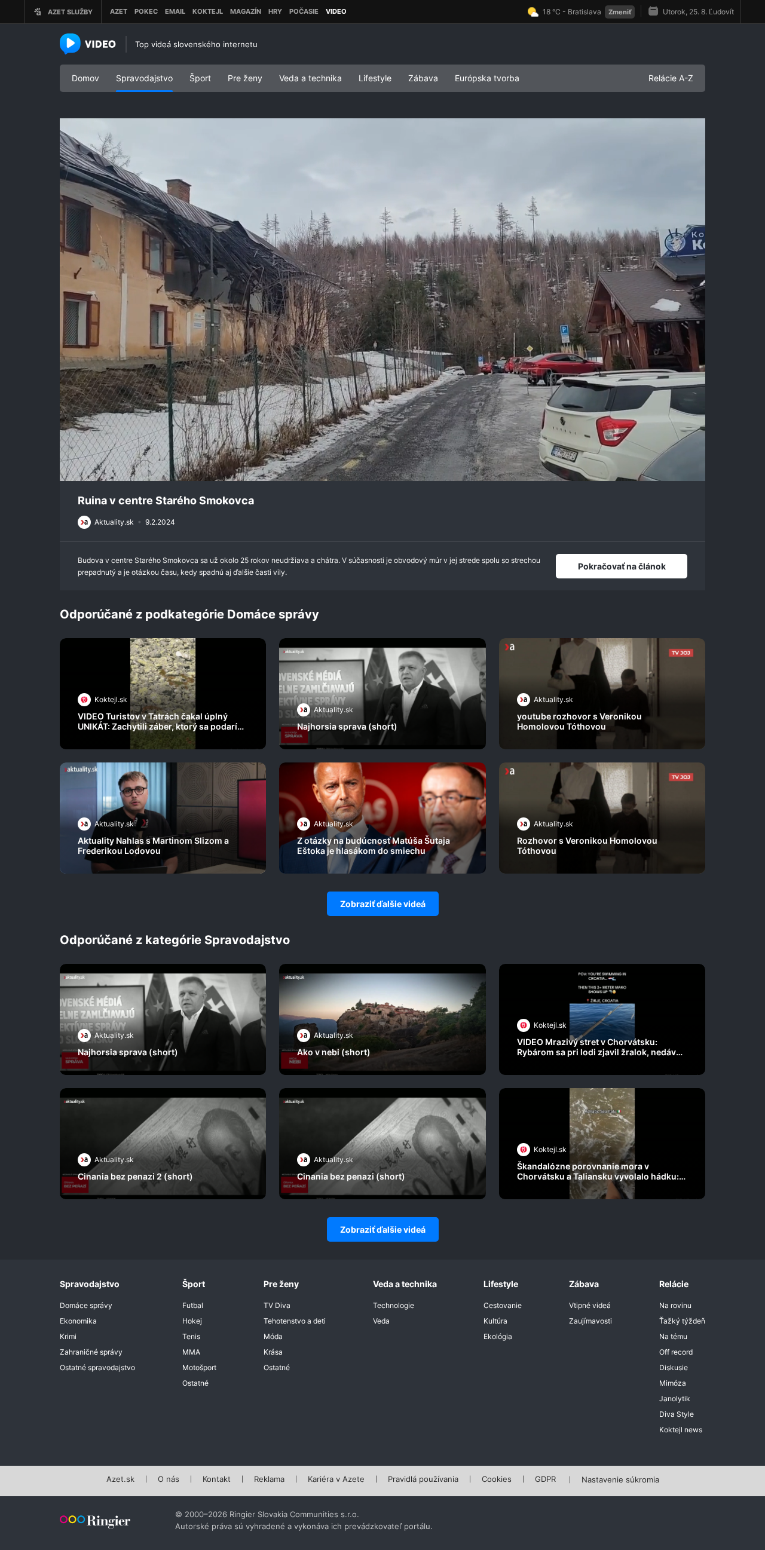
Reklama (269, 1479)
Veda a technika (310, 78)
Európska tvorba (487, 78)
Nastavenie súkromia (620, 1480)
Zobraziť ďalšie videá (383, 904)
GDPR (545, 1479)
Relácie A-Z (670, 78)
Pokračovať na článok (622, 566)
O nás (168, 1479)
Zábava (423, 78)
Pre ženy (245, 78)
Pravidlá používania (423, 1479)
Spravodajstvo (144, 78)
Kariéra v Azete (336, 1479)
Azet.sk (120, 1479)
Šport (200, 78)
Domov (85, 78)
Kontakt (217, 1479)
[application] (382, 300)
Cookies (497, 1479)
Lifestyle (375, 78)
